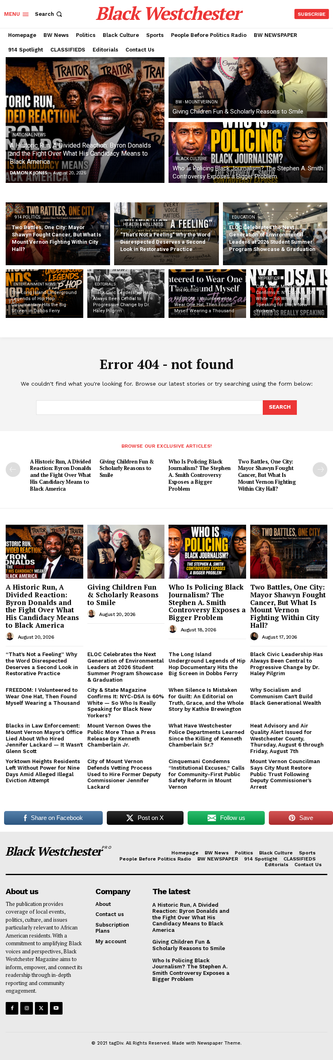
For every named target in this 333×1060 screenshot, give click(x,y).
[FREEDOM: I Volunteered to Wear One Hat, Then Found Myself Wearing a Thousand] (207, 293)
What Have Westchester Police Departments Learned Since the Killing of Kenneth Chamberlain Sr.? (206, 735)
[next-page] (320, 469)
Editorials (105, 284)
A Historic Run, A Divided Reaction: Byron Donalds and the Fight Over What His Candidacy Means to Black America (60, 475)
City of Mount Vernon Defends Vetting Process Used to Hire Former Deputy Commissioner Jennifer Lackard (124, 774)
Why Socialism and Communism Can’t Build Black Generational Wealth (285, 696)
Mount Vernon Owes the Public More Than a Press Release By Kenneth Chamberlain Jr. (121, 735)
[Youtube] (56, 1008)
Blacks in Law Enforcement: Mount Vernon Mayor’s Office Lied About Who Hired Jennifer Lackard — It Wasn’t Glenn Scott (44, 738)
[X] (41, 1008)
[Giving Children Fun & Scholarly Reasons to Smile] (248, 87)
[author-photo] (11, 636)
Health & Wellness (143, 224)
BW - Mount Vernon (196, 102)
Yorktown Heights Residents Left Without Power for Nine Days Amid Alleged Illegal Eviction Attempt (43, 770)
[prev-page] (13, 469)
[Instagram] (26, 1008)
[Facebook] (12, 1008)
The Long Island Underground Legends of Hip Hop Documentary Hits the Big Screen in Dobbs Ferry (207, 663)
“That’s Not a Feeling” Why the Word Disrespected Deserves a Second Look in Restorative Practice (42, 663)
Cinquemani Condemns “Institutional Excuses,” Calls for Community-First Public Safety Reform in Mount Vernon (206, 774)
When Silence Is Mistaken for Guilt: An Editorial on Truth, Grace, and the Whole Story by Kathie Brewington (206, 699)
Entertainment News (34, 284)
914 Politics (27, 217)
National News (29, 135)
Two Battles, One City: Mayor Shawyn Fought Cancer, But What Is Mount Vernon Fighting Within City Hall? (267, 475)
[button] (49, 14)
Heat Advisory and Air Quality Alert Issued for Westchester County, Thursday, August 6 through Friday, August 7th (287, 738)
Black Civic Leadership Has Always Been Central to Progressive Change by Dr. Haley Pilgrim (286, 663)
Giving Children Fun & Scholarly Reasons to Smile (126, 468)
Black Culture (191, 159)
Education (243, 217)
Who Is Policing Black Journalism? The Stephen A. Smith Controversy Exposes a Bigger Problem (200, 475)
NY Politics (268, 278)
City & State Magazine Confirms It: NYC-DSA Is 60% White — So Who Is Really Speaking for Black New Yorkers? (125, 702)
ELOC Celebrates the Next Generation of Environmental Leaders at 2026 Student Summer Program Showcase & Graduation (125, 666)
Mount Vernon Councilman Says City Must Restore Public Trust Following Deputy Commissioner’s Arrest (285, 774)
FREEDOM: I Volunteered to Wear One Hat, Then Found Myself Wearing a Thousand (43, 696)
